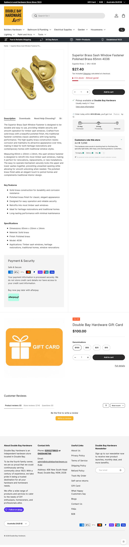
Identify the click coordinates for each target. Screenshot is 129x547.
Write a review (64, 418)
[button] (123, 15)
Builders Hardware (13, 29)
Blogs (74, 499)
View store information (85, 107)
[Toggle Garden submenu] (86, 29)
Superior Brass (78, 64)
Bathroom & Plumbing (38, 29)
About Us (75, 450)
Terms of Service (79, 460)
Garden (81, 29)
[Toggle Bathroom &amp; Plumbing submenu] (50, 29)
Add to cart (108, 92)
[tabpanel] (34, 186)
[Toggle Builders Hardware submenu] (23, 29)
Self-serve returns (79, 480)
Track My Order (78, 475)
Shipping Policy (78, 465)
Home (6, 46)
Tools (40, 34)
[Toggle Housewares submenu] (104, 29)
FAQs (73, 509)
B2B (101, 2)
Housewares (97, 29)
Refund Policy (77, 470)
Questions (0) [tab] (47, 405)
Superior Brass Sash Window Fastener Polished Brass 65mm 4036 (26, 46)
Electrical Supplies (63, 29)
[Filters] (106, 405)
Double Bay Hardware (17, 536)
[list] (34, 348)
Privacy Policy (78, 455)
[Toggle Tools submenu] (45, 34)
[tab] (9, 118)
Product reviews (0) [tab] (13, 405)
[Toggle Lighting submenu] (13, 34)
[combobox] (68, 15)
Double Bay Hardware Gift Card (98, 325)
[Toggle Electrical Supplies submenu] (73, 29)
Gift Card (92, 2)
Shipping (87, 73)
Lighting (8, 34)
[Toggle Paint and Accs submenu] (34, 34)
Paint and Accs (25, 34)
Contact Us (76, 504)
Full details (120, 365)
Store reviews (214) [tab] (32, 405)
